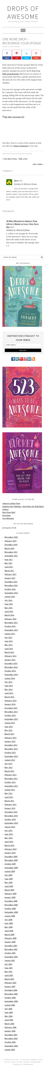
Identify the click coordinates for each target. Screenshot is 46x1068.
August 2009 (10, 871)
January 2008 (10, 942)
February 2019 (10, 541)
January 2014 (10, 704)
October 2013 (10, 715)
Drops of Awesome (23, 12)
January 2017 (10, 578)
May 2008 (9, 927)
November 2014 (11, 667)
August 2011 (10, 789)
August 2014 (10, 678)
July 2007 (8, 964)
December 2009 (11, 856)
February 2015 (10, 656)
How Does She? (8, 512)
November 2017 (11, 552)
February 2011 (10, 804)
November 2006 (11, 994)
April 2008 (9, 931)
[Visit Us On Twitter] (17, 360)
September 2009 (11, 867)
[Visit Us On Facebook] (13, 360)
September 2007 (11, 957)
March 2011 (9, 801)
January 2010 (10, 853)
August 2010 (10, 827)
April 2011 (9, 797)
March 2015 (9, 652)
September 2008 (11, 912)
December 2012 (11, 745)
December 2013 (11, 708)
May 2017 (9, 563)
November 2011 (11, 778)
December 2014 (11, 663)
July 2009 (8, 875)
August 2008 (10, 916)
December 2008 (11, 901)
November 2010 (11, 815)
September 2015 (11, 630)
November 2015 (11, 622)
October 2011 (10, 782)
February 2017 (10, 574)
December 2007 (11, 945)
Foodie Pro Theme (28, 1060)
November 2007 (11, 949)
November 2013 (11, 711)
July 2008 (8, 919)
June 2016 (9, 604)
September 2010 (11, 823)
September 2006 (11, 1001)
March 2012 (9, 771)
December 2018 (11, 544)
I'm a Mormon (8, 518)
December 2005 (11, 1035)
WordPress (28, 1064)
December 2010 (11, 812)
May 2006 (9, 1016)
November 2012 (11, 749)
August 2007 (10, 960)
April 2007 (9, 975)
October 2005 (10, 1042)
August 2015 (10, 633)
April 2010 (9, 841)
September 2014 (11, 674)
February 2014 (10, 700)
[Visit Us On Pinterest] (21, 360)
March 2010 (9, 845)
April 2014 (9, 693)
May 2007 (9, 971)
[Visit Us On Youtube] (25, 360)
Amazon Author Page (11, 503)
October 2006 (10, 997)
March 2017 (9, 570)
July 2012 (8, 763)
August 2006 (10, 1005)
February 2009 (10, 893)
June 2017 (9, 559)
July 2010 (8, 830)
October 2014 (10, 671)
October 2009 (10, 864)
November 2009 (11, 860)
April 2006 (9, 1020)
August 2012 (10, 760)
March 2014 (9, 697)
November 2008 (11, 905)
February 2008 (10, 938)
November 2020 (11, 537)
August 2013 (10, 723)
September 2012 (11, 756)
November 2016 (11, 585)
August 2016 (10, 596)
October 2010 (10, 819)
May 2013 (9, 730)
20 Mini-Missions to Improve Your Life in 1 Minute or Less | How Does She (22, 224)
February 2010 (10, 849)
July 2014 (8, 682)
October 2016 (10, 589)
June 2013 (9, 726)
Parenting (6, 515)
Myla (16, 180)
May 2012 (9, 767)
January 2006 (10, 1031)
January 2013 (10, 741)
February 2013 (10, 737)
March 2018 (9, 548)
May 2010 (9, 838)
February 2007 (10, 982)
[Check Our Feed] (33, 360)
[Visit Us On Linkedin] (29, 360)
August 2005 (10, 1049)
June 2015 (9, 641)
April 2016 (9, 611)
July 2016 (8, 600)
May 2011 (9, 793)
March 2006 (9, 1023)
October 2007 (10, 953)
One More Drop (27, 154)
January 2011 (10, 808)
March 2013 (9, 734)
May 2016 (9, 608)
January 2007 (10, 986)
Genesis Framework (31, 1062)
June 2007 (9, 968)
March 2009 (9, 890)
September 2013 (11, 719)
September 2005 (11, 1046)
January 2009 (10, 897)
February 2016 (10, 619)
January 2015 (10, 660)
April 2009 (9, 886)
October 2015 (10, 626)
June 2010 (9, 834)
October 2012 (10, 752)
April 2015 (9, 648)
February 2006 (10, 1027)
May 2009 (9, 882)
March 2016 (9, 615)
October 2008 (10, 908)
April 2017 (9, 567)
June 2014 (9, 685)
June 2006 (9, 1012)
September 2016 (11, 593)
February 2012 (10, 775)
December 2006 (11, 990)
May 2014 (9, 689)
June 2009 (9, 879)
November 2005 (11, 1038)
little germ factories (10, 74)
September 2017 (11, 555)
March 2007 (9, 979)
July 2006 (8, 1008)
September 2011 (11, 786)
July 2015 (8, 637)
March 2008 (9, 934)
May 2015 (9, 645)
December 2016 (11, 582)
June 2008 (9, 923)
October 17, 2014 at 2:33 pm (25, 184)
